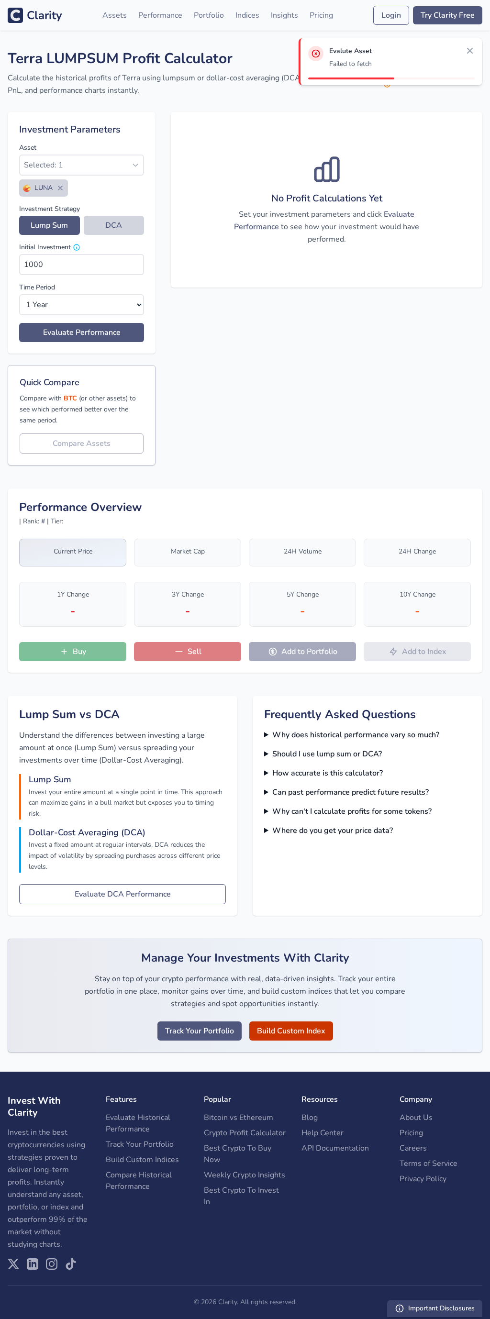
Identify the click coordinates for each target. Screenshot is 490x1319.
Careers (413, 1148)
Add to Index (424, 651)
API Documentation (335, 1148)
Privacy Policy (423, 1179)
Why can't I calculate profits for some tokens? (352, 811)
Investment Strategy (49, 208)
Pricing (321, 15)
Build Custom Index (291, 1031)
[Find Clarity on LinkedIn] (32, 1264)
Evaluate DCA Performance (123, 894)
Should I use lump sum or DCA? (327, 754)
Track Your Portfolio (199, 1031)
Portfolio (209, 15)
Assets (114, 15)
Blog (309, 1117)
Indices (247, 15)
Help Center (322, 1133)
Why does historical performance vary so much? (355, 735)
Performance (160, 15)
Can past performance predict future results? (350, 792)
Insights (284, 15)
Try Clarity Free (448, 15)
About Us (416, 1117)
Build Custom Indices (142, 1159)
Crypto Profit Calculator (245, 1133)
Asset (27, 147)
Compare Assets (82, 443)
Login (391, 15)
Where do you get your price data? (332, 830)
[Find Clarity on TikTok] (71, 1264)
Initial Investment (45, 247)
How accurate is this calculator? (327, 773)
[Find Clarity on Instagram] (51, 1264)
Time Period (37, 287)
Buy (79, 651)
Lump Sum (49, 225)
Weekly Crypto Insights (244, 1175)
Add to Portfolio (309, 651)
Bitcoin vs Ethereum (238, 1117)
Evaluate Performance (82, 332)
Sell (194, 651)
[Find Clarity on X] (13, 1264)
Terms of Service (428, 1163)
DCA (113, 225)
